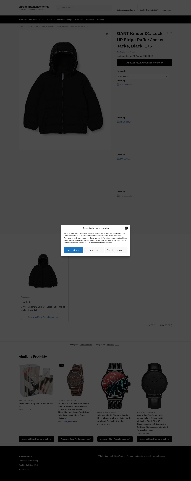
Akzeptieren (73, 250)
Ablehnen (94, 250)
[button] (126, 228)
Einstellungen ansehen (116, 250)
